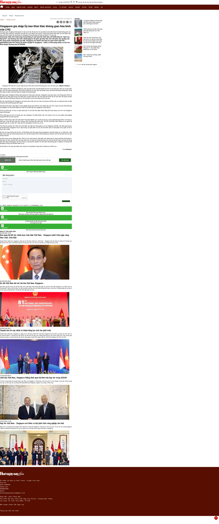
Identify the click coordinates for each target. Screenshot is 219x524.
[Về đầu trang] (216, 518)
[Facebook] (74, 2)
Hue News (29, 7)
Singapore (3, 156)
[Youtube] (77, 2)
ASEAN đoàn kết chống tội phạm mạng (17, 42)
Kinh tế (36, 7)
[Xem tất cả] (102, 7)
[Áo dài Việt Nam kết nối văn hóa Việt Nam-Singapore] (34, 309)
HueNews (100, 2)
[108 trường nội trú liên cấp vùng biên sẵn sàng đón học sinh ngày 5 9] (78, 32)
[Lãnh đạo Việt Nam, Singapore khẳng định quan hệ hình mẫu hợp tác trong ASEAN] (34, 402)
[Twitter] (70, 22)
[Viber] (67, 22)
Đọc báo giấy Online (92, 2)
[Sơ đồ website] (71, 2)
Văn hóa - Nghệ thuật (45, 7)
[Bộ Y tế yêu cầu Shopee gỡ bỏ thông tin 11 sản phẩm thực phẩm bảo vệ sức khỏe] (78, 49)
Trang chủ (4, 15)
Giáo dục (71, 7)
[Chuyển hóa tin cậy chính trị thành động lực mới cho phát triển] (34, 356)
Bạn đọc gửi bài (82, 2)
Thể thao (84, 7)
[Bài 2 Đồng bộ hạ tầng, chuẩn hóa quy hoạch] (78, 58)
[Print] (57, 22)
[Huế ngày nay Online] (10, 3)
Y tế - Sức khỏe (62, 7)
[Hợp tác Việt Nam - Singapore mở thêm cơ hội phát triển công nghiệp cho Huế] (34, 448)
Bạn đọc (97, 7)
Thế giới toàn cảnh (19, 15)
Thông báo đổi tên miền (9, 511)
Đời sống (77, 7)
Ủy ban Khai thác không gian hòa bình (17, 156)
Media (13, 7)
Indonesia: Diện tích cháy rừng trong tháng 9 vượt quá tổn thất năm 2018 (27, 37)
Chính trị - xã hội (21, 7)
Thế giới (90, 7)
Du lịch (55, 7)
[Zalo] (64, 22)
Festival (8, 7)
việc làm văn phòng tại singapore (89, 64)
